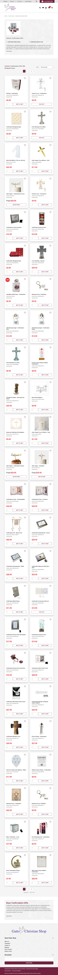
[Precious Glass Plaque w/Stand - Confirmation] (42, 354)
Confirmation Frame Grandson (13, 227)
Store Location (8, 949)
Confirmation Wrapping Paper (13, 127)
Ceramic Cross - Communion (39, 194)
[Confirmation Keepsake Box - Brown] (42, 524)
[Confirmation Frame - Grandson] (42, 490)
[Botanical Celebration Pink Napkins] (16, 423)
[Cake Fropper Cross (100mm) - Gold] (42, 423)
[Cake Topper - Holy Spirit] (42, 457)
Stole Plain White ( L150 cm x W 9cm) (15, 160)
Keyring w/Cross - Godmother (13, 803)
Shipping (5, 1)
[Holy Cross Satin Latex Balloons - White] (16, 761)
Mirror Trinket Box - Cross (12, 837)
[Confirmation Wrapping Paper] (16, 118)
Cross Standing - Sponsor (38, 261)
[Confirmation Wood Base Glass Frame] (16, 692)
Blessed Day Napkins (37, 397)
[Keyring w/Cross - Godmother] (16, 794)
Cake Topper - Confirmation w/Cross (15, 194)
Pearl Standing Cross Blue (12, 362)
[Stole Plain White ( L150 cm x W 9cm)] (16, 151)
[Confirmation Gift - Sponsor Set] (16, 524)
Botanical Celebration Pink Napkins (15, 432)
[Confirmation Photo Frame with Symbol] (16, 625)
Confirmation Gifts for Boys (14, 41)
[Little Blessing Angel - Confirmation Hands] (42, 319)
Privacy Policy (8, 970)
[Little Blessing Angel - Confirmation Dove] (16, 319)
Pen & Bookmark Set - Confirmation (40, 837)
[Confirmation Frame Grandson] (16, 218)
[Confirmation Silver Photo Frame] (42, 659)
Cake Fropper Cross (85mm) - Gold (40, 160)
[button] (49, 7)
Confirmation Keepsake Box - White (15, 566)
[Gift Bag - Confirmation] (16, 84)
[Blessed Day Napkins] (42, 388)
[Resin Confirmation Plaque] (16, 861)
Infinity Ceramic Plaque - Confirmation (41, 770)
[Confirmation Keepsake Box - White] (16, 557)
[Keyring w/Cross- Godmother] (42, 285)
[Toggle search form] (40, 7)
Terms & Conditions (16, 970)
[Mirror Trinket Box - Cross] (16, 828)
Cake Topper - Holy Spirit (38, 466)
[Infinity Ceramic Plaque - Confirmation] (42, 761)
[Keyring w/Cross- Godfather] (42, 794)
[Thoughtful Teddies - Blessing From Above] (16, 388)
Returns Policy (8, 951)
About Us (12, 1)
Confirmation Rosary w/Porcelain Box (15, 668)
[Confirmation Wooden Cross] (16, 727)
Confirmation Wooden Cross (13, 736)
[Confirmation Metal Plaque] (16, 592)
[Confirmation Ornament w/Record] (42, 592)
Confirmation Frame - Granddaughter (15, 499)
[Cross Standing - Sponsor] (42, 252)
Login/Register (28, 1)
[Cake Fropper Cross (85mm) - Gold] (42, 151)
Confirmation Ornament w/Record (40, 601)
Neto (24, 968)
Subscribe (29, 963)
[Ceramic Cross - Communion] (42, 185)
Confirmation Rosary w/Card (39, 227)
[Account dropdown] (46, 7)
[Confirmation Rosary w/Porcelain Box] (16, 659)
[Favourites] (43, 7)
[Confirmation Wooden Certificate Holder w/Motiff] (42, 692)
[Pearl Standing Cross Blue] (16, 354)
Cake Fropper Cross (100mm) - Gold (41, 432)
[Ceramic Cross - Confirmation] (42, 84)
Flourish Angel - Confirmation (39, 736)
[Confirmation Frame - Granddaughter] (16, 490)
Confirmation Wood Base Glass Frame (15, 701)
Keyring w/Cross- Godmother (39, 294)
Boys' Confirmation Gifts (17, 903)
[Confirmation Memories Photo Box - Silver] (42, 557)
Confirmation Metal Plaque (13, 601)
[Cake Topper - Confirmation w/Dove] (16, 457)
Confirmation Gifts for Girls (36, 41)
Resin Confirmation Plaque (13, 870)
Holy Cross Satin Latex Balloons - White (16, 770)
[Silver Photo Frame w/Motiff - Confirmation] (42, 861)
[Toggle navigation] (52, 7)
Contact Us (19, 1)
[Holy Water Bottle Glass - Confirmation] (16, 285)
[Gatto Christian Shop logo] (10, 8)
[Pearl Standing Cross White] (42, 118)
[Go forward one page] (34, 71)
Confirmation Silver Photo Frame (40, 668)
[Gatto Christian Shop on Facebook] (36, 1)
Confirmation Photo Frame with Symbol (16, 634)
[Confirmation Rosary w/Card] (42, 218)
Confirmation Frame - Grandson (40, 499)
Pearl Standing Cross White (38, 127)
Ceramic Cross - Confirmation (39, 93)
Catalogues (7, 943)
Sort (37, 67)
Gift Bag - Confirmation (12, 93)
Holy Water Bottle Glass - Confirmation (16, 294)
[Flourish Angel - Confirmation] (42, 727)
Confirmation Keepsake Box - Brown (41, 532)
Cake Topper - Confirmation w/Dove (15, 466)
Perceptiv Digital (34, 968)
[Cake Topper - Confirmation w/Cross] (16, 185)
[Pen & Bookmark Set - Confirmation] (42, 828)
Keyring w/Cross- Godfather (39, 803)
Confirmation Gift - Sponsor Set (14, 532)
